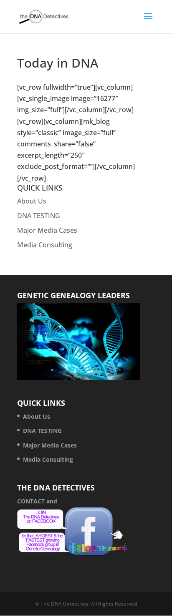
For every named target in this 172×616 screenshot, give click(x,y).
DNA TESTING (38, 215)
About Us (31, 201)
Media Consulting (44, 244)
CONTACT (31, 501)
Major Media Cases (47, 230)
